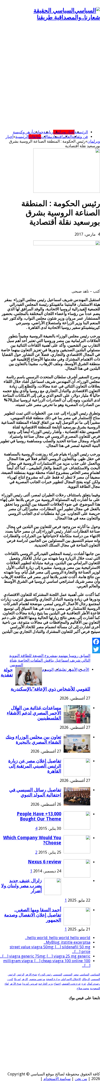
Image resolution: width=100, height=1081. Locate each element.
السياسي (95, 974)
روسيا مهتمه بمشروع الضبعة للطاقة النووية (49, 655)
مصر (76, 974)
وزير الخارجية (45, 983)
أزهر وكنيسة (23, 132)
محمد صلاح (83, 988)
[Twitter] (50, 649)
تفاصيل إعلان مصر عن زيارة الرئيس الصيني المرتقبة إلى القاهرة (34, 766)
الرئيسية (81, 132)
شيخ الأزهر (15, 983)
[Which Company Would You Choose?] (77, 852)
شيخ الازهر (31, 974)
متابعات (35, 136)
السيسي (67, 974)
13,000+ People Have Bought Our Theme (39, 816)
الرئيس (20, 974)
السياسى (84, 974)
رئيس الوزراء (45, 974)
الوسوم (48, 669)
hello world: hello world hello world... (57, 937)
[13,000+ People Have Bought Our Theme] (77, 828)
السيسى (57, 974)
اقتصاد (57, 136)
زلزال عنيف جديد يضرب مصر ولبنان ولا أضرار (21, 885)
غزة (84, 983)
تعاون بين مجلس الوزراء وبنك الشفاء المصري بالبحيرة (33, 739)
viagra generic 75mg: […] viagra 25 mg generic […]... (45, 956)
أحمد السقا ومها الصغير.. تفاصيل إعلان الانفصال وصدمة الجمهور (32, 915)
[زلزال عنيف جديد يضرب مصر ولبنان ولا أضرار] (52, 893)
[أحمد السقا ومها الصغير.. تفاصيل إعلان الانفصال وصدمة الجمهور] (77, 924)
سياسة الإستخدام (57, 1078)
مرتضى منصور (37, 979)
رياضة (48, 132)
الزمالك (86, 979)
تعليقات (60, 669)
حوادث (38, 132)
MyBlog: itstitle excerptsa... (67, 942)
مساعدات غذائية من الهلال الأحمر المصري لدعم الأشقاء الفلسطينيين (34, 713)
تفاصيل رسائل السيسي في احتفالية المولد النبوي (35, 792)
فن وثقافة (80, 136)
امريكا (17, 979)
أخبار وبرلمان (64, 132)
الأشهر (72, 669)
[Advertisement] (50, 76)
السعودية (95, 988)
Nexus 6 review (44, 861)
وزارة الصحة (53, 979)
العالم (67, 136)
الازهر (25, 979)
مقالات (46, 136)
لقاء (7, 983)
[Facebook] (50, 642)
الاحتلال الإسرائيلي (71, 979)
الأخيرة (83, 669)
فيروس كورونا (29, 983)
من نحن (81, 1078)
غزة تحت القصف (71, 983)
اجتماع (57, 983)
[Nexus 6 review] (77, 876)
